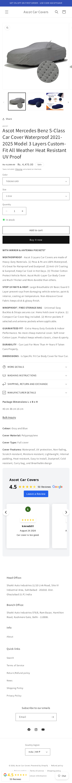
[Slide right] (68, 102)
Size (4, 189)
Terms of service (37, 771)
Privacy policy (20, 771)
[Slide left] (3, 102)
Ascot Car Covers (23, 765)
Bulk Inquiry (9, 417)
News (9, 680)
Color (5, 174)
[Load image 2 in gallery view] (36, 101)
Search (10, 657)
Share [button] (9, 118)
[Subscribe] (52, 717)
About (10, 636)
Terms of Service (15, 665)
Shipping (18, 169)
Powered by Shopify (39, 765)
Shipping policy (54, 771)
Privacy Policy (14, 695)
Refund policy (57, 765)
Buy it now (36, 239)
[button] (6, 12)
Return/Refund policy (18, 672)
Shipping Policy (15, 688)
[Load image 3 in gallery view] (55, 101)
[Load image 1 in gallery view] (17, 101)
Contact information (37, 776)
